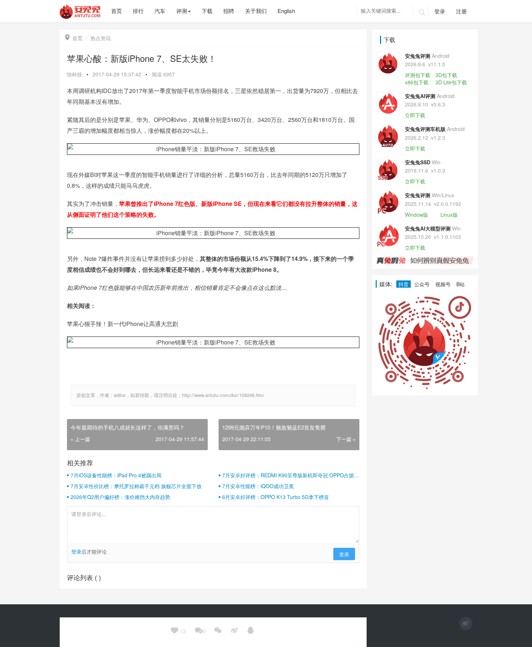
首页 (74, 38)
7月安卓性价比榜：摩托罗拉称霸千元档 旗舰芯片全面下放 (136, 486)
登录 (439, 11)
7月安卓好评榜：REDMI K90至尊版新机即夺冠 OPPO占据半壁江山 (290, 475)
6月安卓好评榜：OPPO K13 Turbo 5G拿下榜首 (275, 496)
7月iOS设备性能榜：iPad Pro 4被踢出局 (116, 475)
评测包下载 (417, 75)
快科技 (74, 74)
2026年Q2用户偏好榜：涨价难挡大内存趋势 (120, 496)
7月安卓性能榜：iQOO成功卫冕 (258, 486)
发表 (344, 554)
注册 (461, 11)
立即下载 (415, 115)
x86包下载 (416, 82)
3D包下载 (446, 75)
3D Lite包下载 (451, 82)
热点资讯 (100, 38)
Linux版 (449, 214)
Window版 (416, 214)
